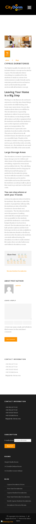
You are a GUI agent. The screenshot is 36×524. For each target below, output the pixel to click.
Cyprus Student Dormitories (17, 493)
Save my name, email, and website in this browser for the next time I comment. (18, 329)
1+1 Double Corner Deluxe (13, 471)
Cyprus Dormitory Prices (15, 484)
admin (7, 60)
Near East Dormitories (14, 489)
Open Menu (29, 7)
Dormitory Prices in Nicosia (16, 505)
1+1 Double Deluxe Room (13, 466)
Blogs (17, 60)
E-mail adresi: (9, 440)
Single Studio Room (11, 462)
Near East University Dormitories (18, 497)
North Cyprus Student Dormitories (19, 501)
